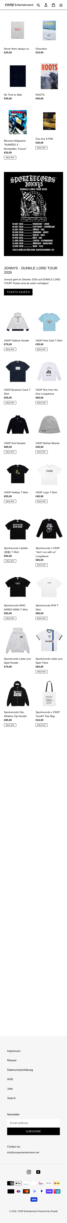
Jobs (10, 1088)
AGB (10, 1079)
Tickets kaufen (18, 292)
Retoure (11, 1060)
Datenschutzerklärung (20, 1069)
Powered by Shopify (48, 1211)
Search (11, 1098)
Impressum (14, 1050)
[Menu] (61, 5)
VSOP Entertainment (28, 1211)
